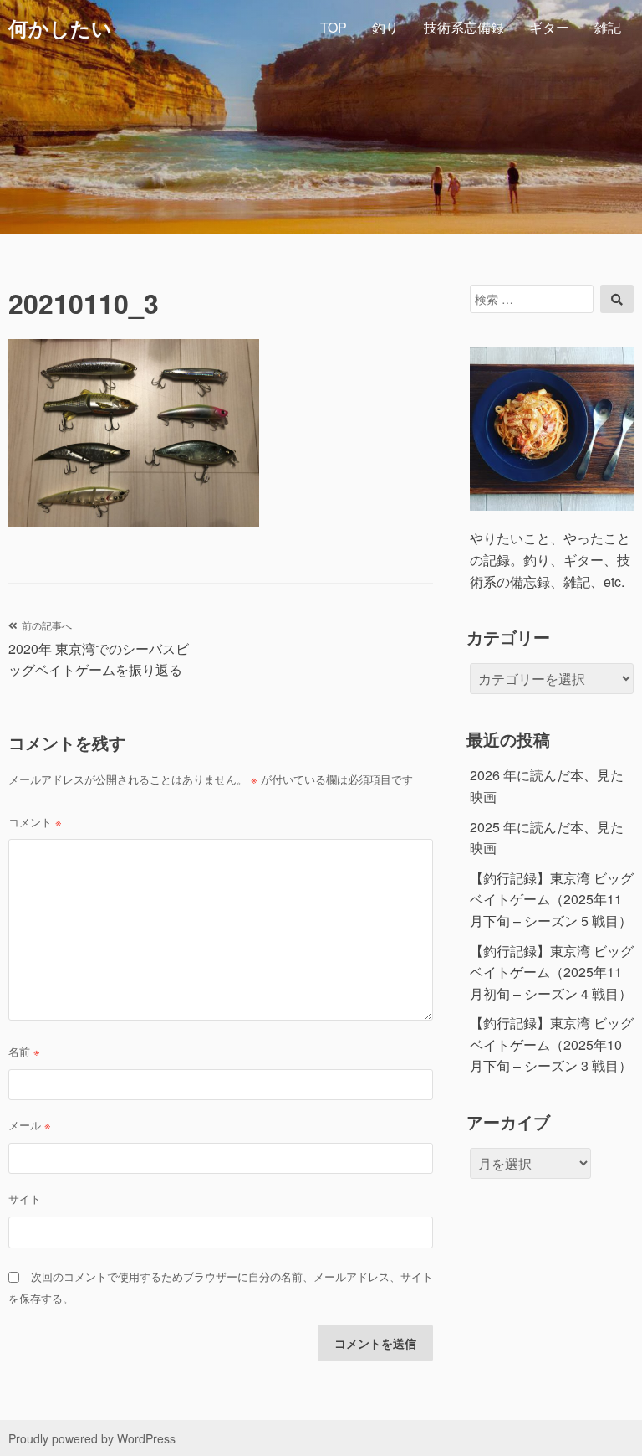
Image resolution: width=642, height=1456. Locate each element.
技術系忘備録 (464, 27)
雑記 (607, 27)
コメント (35, 822)
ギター (549, 27)
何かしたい (60, 27)
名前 (24, 1051)
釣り (385, 27)
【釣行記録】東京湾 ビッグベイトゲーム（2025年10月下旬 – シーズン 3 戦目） (552, 1044)
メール (29, 1125)
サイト (24, 1198)
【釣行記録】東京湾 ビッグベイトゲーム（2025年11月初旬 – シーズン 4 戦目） (552, 972)
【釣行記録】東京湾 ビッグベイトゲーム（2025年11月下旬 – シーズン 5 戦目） (552, 899)
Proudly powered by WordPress (92, 1438)
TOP (333, 27)
